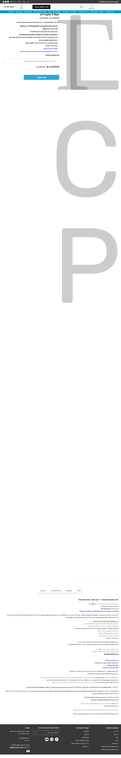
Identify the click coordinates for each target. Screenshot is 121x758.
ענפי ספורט (18, 12)
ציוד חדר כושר (110, 12)
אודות (19, 2)
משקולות (73, 12)
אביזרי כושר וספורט (83, 12)
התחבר (21, 8)
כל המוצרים (115, 743)
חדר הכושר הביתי (41, 7)
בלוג (23, 2)
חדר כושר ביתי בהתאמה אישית (80, 743)
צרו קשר (13, 2)
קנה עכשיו (41, 77)
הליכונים (101, 12)
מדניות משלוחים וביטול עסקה (110, 746)
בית (28, 2)
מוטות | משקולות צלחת (54, 12)
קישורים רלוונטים (112, 728)
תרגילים (43, 591)
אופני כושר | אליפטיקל (40, 12)
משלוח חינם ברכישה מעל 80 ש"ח (108, 2)
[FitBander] (110, 7)
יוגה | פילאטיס (28, 12)
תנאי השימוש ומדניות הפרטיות (109, 749)
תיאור (79, 591)
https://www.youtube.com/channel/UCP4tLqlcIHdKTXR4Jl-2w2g (95, 714)
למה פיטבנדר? (56, 591)
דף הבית (115, 731)
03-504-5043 (9, 7)
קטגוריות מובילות (82, 728)
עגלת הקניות (91, 8)
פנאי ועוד (10, 12)
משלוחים (69, 591)
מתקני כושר (94, 12)
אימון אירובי (66, 12)
